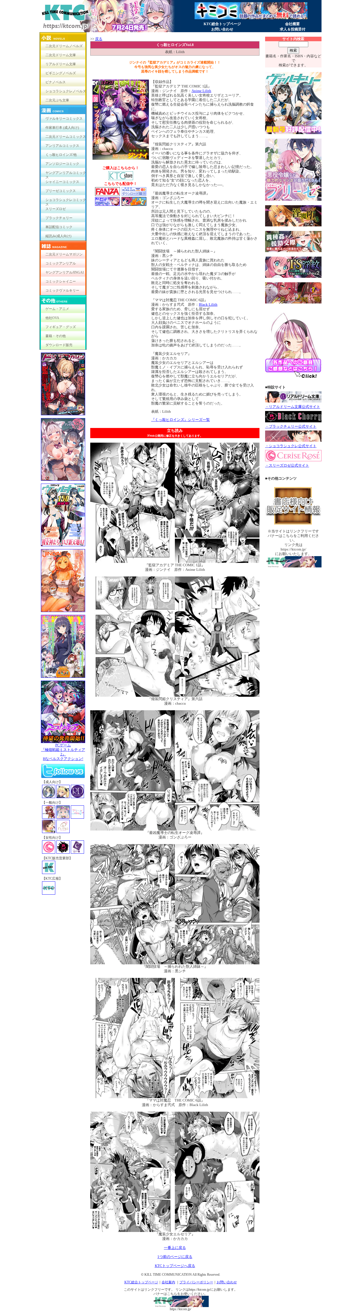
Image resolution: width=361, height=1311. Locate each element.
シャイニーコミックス (62, 182)
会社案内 (168, 1282)
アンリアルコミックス (62, 146)
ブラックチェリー (58, 218)
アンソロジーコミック (62, 164)
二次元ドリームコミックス (65, 137)
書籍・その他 (55, 336)
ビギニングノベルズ (60, 73)
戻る (98, 39)
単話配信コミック (58, 227)
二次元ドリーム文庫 (60, 55)
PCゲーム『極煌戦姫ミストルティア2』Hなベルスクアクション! (63, 752)
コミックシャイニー (60, 281)
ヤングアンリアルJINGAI (64, 272)
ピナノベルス (55, 82)
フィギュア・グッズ (60, 327)
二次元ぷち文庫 (57, 100)
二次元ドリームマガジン (64, 254)
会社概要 (292, 24)
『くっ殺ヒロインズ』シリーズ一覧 (180, 420)
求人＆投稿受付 (292, 29)
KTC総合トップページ (222, 24)
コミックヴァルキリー (62, 290)
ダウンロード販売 (58, 345)
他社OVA (52, 318)
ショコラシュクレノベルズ (65, 91)
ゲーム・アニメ (57, 309)
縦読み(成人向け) (58, 236)
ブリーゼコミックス (60, 191)
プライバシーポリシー (196, 1282)
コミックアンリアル (60, 263)
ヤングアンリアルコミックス (65, 174)
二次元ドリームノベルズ (64, 46)
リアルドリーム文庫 (60, 64)
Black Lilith (208, 304)
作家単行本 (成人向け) (62, 128)
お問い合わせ (222, 29)
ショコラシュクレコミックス (65, 201)
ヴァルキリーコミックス (64, 119)
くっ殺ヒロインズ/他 (61, 155)
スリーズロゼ (55, 209)
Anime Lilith (201, 91)
